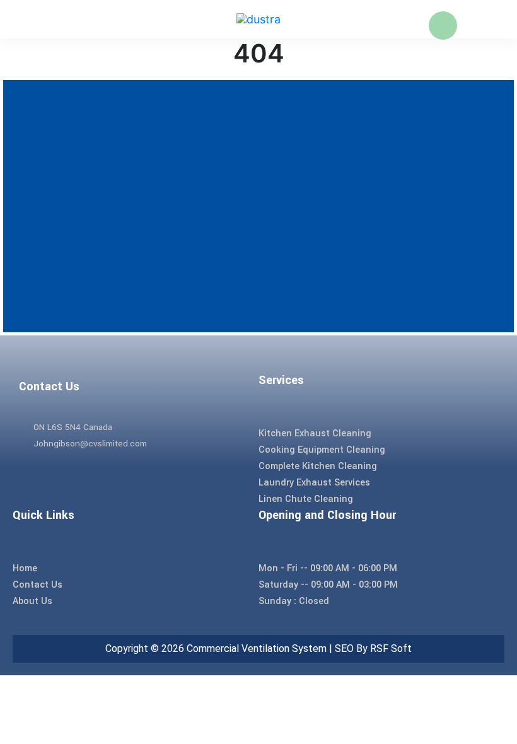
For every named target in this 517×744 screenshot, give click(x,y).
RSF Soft (391, 648)
